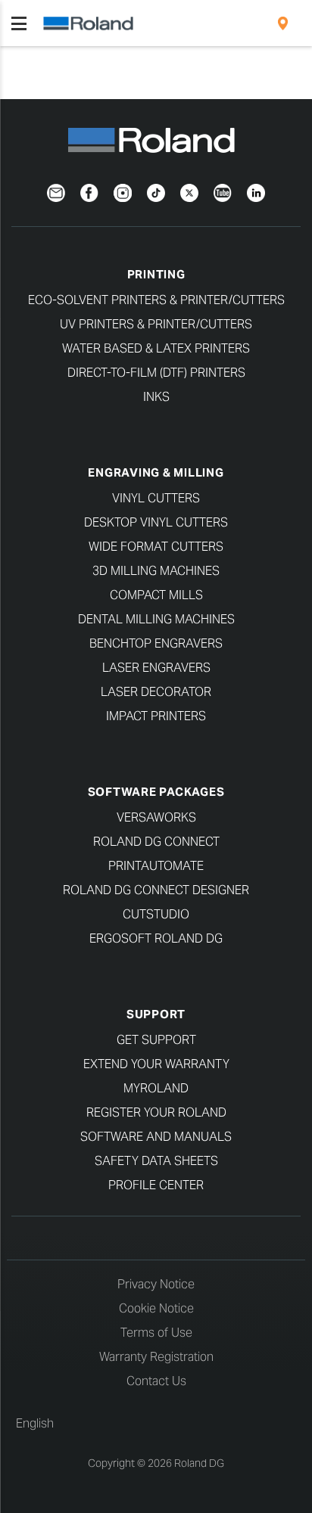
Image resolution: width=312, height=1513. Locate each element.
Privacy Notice (156, 1284)
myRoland (156, 1088)
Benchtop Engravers (156, 643)
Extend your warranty (156, 1064)
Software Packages (156, 791)
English (35, 1423)
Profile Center (156, 1185)
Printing (156, 274)
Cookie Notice (156, 1308)
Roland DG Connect (156, 842)
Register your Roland (156, 1112)
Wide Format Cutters (156, 547)
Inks (156, 397)
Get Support (156, 1040)
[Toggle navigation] (19, 23)
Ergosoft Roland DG (156, 938)
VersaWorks (156, 817)
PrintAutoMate (156, 866)
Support (156, 1014)
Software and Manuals (156, 1137)
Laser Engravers (156, 668)
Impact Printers (156, 716)
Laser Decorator (156, 692)
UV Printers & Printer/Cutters (156, 324)
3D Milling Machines (156, 571)
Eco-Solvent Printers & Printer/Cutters (156, 300)
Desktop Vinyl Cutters (156, 522)
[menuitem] (283, 23)
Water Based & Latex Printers (156, 348)
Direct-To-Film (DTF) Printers (156, 373)
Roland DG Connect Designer (156, 890)
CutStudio (156, 914)
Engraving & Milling (155, 472)
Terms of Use (156, 1333)
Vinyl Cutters (156, 498)
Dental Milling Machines (156, 619)
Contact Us (156, 1381)
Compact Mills (156, 595)
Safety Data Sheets (156, 1161)
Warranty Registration (156, 1357)
